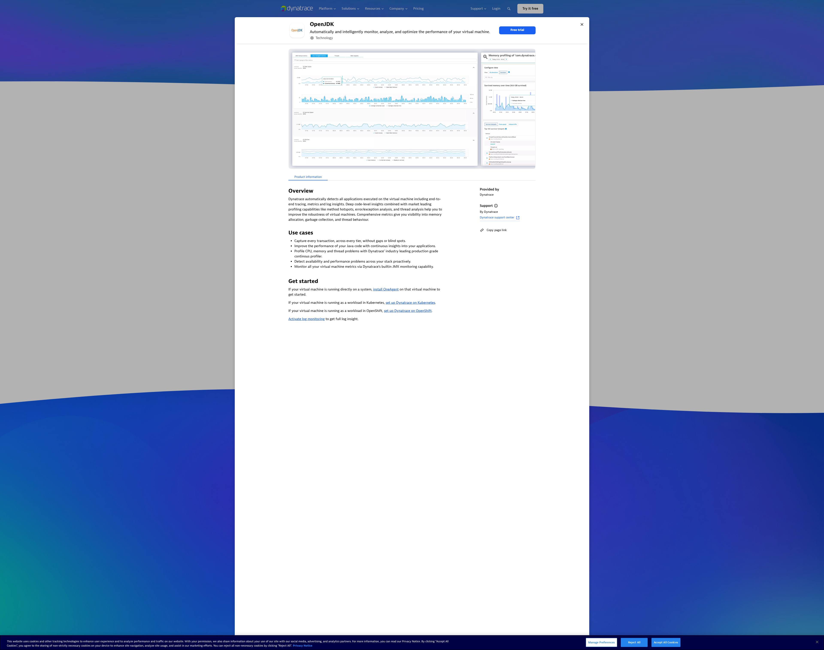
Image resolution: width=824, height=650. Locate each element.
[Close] (582, 24)
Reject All (634, 642)
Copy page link (497, 230)
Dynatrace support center (497, 217)
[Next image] (531, 109)
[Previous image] (292, 109)
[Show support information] (496, 206)
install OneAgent (386, 289)
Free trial (517, 30)
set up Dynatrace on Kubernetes (410, 303)
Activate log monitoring (306, 319)
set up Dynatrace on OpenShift (408, 311)
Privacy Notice (302, 645)
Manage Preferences (601, 642)
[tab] (308, 177)
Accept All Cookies (666, 642)
